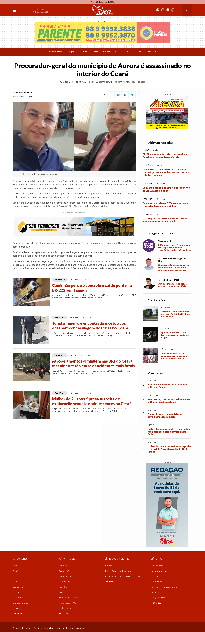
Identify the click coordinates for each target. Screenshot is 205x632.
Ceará (84, 52)
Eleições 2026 (109, 52)
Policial (125, 52)
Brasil (95, 52)
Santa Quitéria (55, 52)
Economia (151, 52)
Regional (72, 52)
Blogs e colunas (160, 233)
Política (137, 52)
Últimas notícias (160, 143)
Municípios (156, 300)
